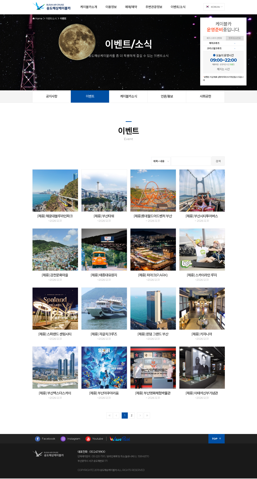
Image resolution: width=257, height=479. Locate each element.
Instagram (73, 438)
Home (38, 18)
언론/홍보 (167, 96)
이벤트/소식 (178, 7)
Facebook (48, 438)
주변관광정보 (153, 7)
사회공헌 (205, 96)
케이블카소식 (128, 96)
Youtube (97, 438)
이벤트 (90, 96)
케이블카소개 (88, 7)
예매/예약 (131, 7)
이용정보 (111, 7)
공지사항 (51, 96)
